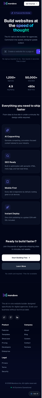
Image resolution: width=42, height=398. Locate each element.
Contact (27, 343)
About (26, 330)
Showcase (6, 339)
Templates (6, 334)
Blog (26, 334)
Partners (27, 347)
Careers (27, 339)
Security (5, 371)
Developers (6, 347)
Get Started (30, 4)
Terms (4, 367)
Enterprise (6, 351)
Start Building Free (19, 258)
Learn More (21, 266)
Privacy (5, 363)
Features (5, 330)
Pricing (4, 343)
